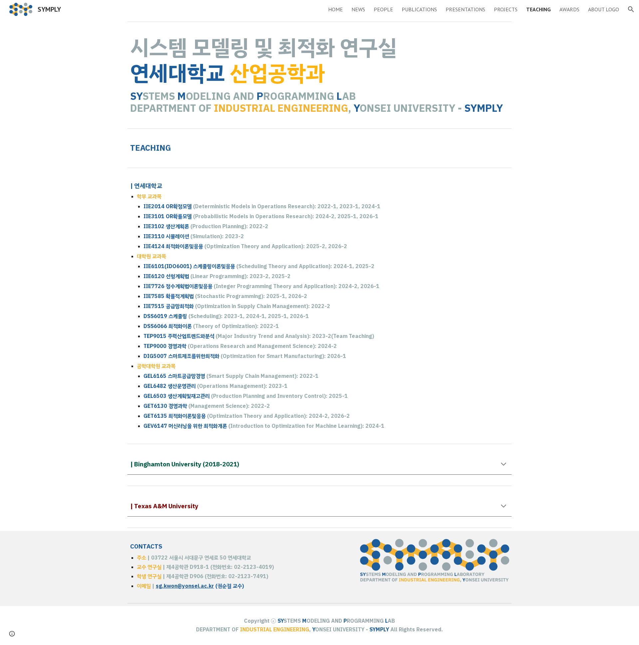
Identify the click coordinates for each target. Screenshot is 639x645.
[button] (631, 9)
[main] (319, 75)
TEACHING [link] (538, 9)
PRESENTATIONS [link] (465, 9)
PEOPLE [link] (383, 9)
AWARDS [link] (569, 9)
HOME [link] (335, 9)
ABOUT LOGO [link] (603, 9)
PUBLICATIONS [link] (419, 9)
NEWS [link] (358, 9)
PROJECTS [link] (506, 9)
